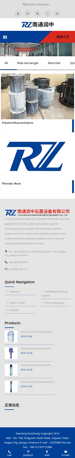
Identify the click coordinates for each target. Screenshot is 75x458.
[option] (37, 49)
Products (12, 323)
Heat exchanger (28, 63)
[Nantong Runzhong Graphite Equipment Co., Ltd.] (37, 24)
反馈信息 (12, 405)
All (6, 63)
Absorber (54, 63)
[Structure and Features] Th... (36, 348)
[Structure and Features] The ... (37, 331)
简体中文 (63, 36)
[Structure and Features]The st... (38, 381)
